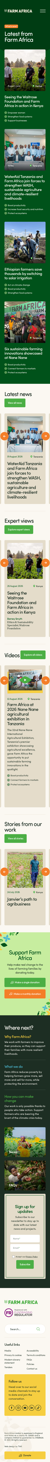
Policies (30, 1364)
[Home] (18, 11)
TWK (20, 1446)
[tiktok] (38, 1408)
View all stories (15, 838)
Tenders (8, 1367)
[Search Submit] (40, 1329)
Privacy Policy (32, 1256)
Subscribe (25, 1264)
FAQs (29, 1359)
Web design (9, 1446)
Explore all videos (33, 654)
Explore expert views (19, 529)
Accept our (27, 1257)
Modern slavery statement (12, 1361)
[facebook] (12, 1408)
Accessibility (33, 1350)
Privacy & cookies (13, 1355)
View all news (15, 402)
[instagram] (18, 1408)
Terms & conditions (36, 1355)
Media (7, 1350)
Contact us (32, 1368)
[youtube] (25, 1408)
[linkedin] (32, 1408)
